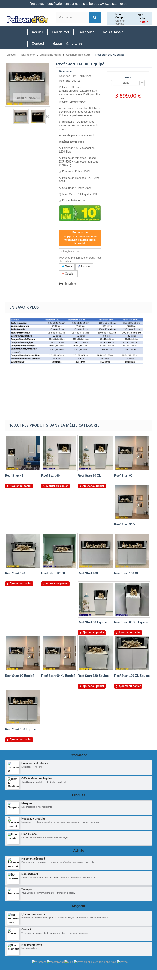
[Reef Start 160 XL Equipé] (37, 116)
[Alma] (95, 961)
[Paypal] (122, 961)
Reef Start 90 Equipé (19, 675)
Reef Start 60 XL (89, 475)
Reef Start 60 (50, 475)
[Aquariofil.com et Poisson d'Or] (27, 19)
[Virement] (39, 961)
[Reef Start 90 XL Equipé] (59, 653)
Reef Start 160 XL (126, 573)
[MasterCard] (55, 961)
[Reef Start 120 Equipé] (96, 653)
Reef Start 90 (123, 475)
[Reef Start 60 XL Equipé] (132, 599)
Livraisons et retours (34, 763)
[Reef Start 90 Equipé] (23, 653)
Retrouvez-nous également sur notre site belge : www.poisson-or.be (78, 3)
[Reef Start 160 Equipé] (21, 116)
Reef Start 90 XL (125, 524)
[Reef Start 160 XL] (132, 551)
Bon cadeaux (29, 874)
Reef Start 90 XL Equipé (58, 675)
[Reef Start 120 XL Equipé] (132, 653)
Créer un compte (120, 22)
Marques (26, 803)
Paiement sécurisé (33, 858)
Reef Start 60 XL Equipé (131, 622)
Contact (26, 929)
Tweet (68, 266)
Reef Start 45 (14, 475)
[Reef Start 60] (59, 453)
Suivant (48, 116)
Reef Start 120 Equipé (93, 675)
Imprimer (71, 283)
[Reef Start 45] (23, 453)
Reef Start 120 (15, 573)
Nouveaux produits (33, 818)
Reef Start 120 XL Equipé (132, 675)
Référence (65, 71)
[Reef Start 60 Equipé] (96, 599)
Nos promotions (31, 944)
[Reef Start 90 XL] (132, 502)
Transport (27, 889)
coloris (128, 77)
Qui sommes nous (33, 914)
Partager (85, 266)
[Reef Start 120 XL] (59, 551)
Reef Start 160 (88, 573)
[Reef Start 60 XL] (96, 453)
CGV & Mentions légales (36, 778)
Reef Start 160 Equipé (20, 729)
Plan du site (29, 833)
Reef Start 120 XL (53, 573)
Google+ (69, 273)
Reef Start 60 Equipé (92, 622)
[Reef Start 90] (132, 453)
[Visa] (69, 961)
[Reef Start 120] (23, 551)
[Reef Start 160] (96, 551)
